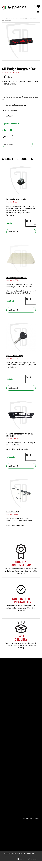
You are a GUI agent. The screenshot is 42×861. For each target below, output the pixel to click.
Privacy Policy (7, 738)
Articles (4, 728)
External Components (30, 18)
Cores (4, 721)
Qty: (4, 137)
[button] (38, 12)
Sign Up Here (8, 698)
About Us (5, 731)
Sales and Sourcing (8, 741)
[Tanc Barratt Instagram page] (10, 799)
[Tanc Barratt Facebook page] (5, 799)
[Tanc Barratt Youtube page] (16, 799)
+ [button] (12, 135)
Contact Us (6, 735)
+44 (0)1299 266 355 (14, 774)
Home (3, 18)
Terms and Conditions (9, 745)
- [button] (12, 138)
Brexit (4, 724)
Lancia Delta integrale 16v (18, 18)
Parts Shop (8, 18)
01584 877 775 (10, 777)
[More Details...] (21, 181)
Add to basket (8, 144)
